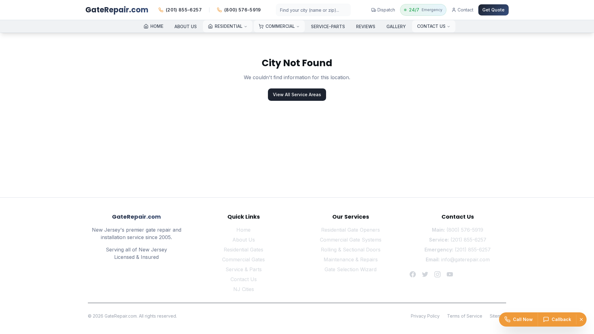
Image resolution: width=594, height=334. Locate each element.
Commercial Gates (243, 259)
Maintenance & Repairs (351, 259)
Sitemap (498, 316)
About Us (243, 240)
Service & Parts (244, 269)
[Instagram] (437, 274)
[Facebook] (412, 274)
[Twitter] (425, 274)
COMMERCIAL (280, 26)
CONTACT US (431, 26)
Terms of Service (464, 316)
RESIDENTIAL (229, 26)
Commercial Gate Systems (350, 240)
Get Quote (493, 9)
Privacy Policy (425, 316)
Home (243, 230)
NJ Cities (243, 289)
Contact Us (243, 279)
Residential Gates (243, 249)
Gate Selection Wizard (351, 269)
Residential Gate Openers (350, 230)
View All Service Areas (297, 94)
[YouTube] (450, 274)
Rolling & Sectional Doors (351, 249)
